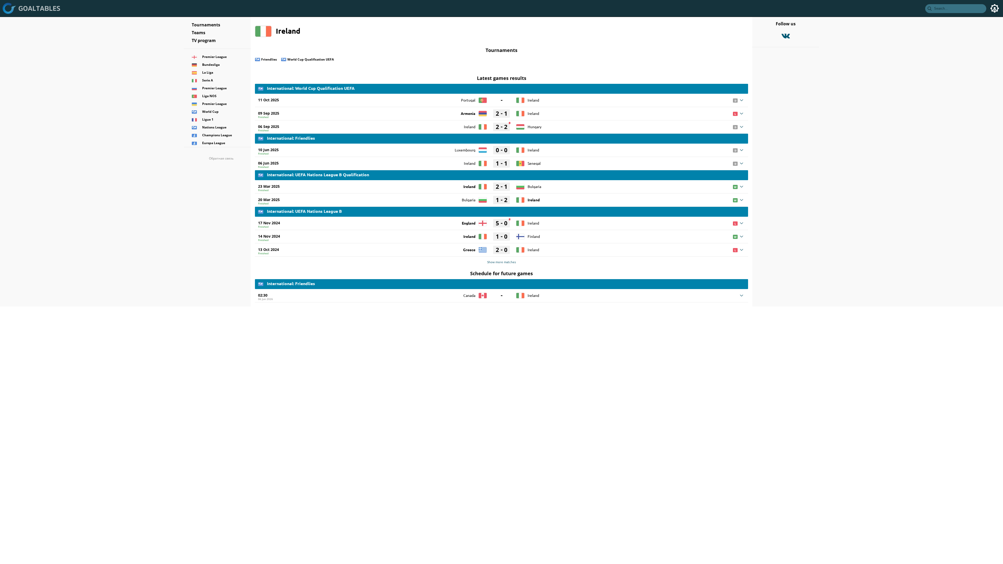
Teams (198, 33)
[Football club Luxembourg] (483, 148)
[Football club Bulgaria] (520, 185)
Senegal (534, 163)
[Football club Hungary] (520, 125)
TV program (204, 40)
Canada (469, 295)
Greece (469, 249)
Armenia (468, 113)
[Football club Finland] (520, 234)
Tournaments (206, 25)
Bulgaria (534, 186)
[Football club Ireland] (520, 98)
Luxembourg (465, 150)
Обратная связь (221, 158)
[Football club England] (483, 221)
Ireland (533, 100)
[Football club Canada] (483, 293)
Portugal (468, 100)
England (468, 223)
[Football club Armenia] (483, 111)
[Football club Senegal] (520, 161)
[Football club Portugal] (483, 98)
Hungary (534, 126)
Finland (534, 236)
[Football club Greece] (483, 248)
